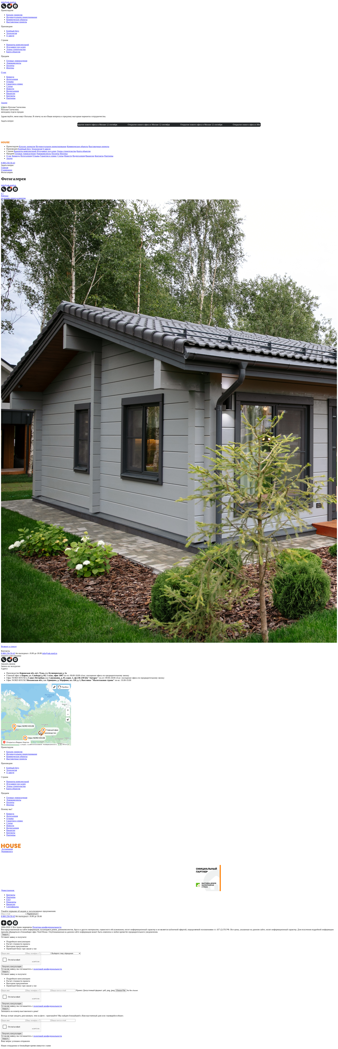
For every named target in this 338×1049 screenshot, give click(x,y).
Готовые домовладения (16, 61)
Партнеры (10, 98)
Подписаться (32, 914)
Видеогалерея (12, 91)
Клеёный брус (12, 31)
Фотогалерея (12, 79)
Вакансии (10, 93)
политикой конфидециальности (47, 969)
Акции (4, 103)
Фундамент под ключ (16, 47)
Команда (10, 77)
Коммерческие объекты (16, 19)
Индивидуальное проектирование (21, 17)
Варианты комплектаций (17, 45)
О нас (3, 72)
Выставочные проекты (16, 22)
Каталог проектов (14, 15)
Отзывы (10, 81)
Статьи (9, 86)
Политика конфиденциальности (46, 927)
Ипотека (10, 68)
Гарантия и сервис (14, 84)
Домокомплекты (13, 63)
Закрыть (5, 935)
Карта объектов (13, 52)
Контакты (10, 96)
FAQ (8, 899)
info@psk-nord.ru (8, 2)
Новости (10, 89)
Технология (11, 33)
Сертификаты (12, 907)
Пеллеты (10, 65)
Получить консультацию (12, 966)
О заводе (10, 36)
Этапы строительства (16, 49)
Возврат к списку (9, 646)
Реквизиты (11, 902)
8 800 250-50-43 (8, 163)
